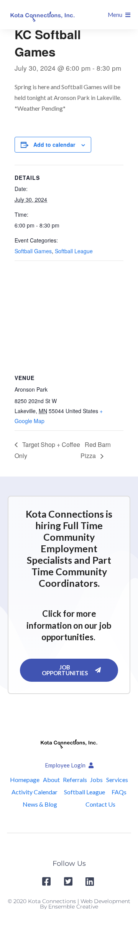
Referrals (75, 779)
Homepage (24, 779)
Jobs (96, 779)
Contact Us (100, 804)
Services (117, 779)
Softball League (74, 251)
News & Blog (40, 804)
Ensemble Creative (73, 906)
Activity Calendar (35, 791)
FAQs (119, 791)
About (51, 779)
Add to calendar (54, 144)
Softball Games (33, 251)
